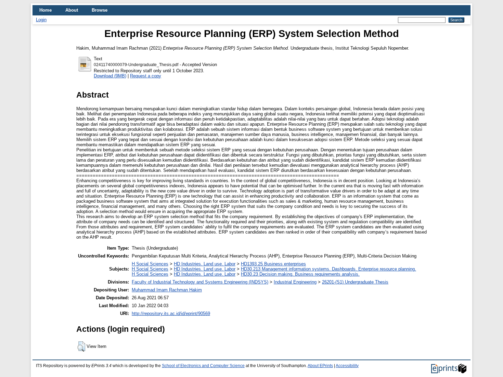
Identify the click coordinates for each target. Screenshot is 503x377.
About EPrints (320, 366)
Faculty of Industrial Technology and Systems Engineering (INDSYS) (200, 282)
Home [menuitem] (45, 10)
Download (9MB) (110, 75)
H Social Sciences (150, 263)
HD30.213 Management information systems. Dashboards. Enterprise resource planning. (328, 269)
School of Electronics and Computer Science (203, 366)
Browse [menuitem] (99, 10)
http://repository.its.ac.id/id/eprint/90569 (171, 313)
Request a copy (145, 75)
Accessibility (347, 366)
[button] (81, 346)
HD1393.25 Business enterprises (273, 263)
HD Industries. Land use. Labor (204, 263)
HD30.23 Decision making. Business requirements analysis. (300, 274)
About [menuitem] (71, 10)
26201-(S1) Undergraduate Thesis (355, 282)
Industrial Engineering (295, 282)
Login (41, 19)
